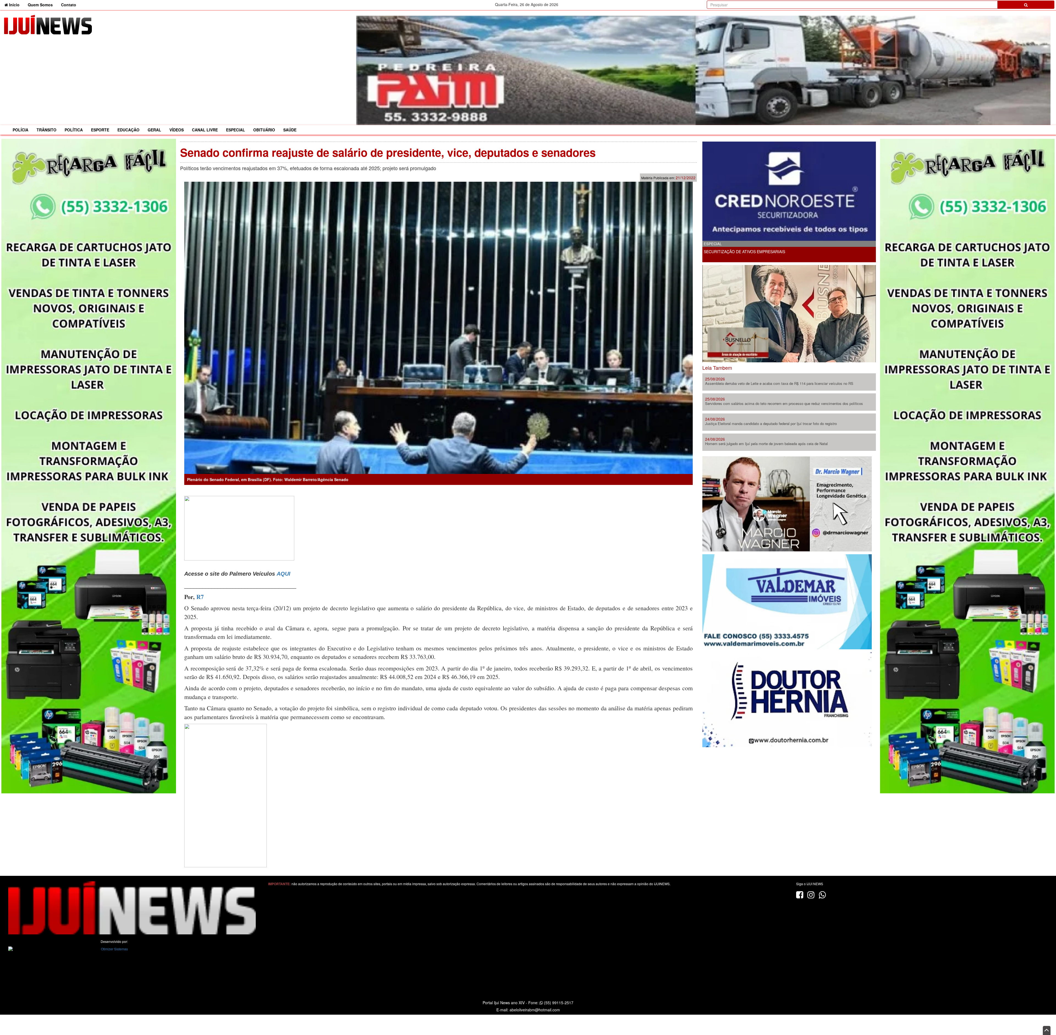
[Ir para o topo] (1046, 1030)
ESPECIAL (235, 130)
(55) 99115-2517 (558, 1002)
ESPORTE (100, 130)
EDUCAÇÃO (128, 130)
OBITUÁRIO (264, 130)
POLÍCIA (20, 130)
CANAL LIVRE (205, 130)
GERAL (154, 130)
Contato (68, 4)
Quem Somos (40, 4)
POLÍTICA (74, 130)
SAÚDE (289, 130)
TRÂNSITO (46, 130)
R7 (200, 596)
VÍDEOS (176, 130)
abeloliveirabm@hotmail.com (535, 1009)
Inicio (16, 4)
